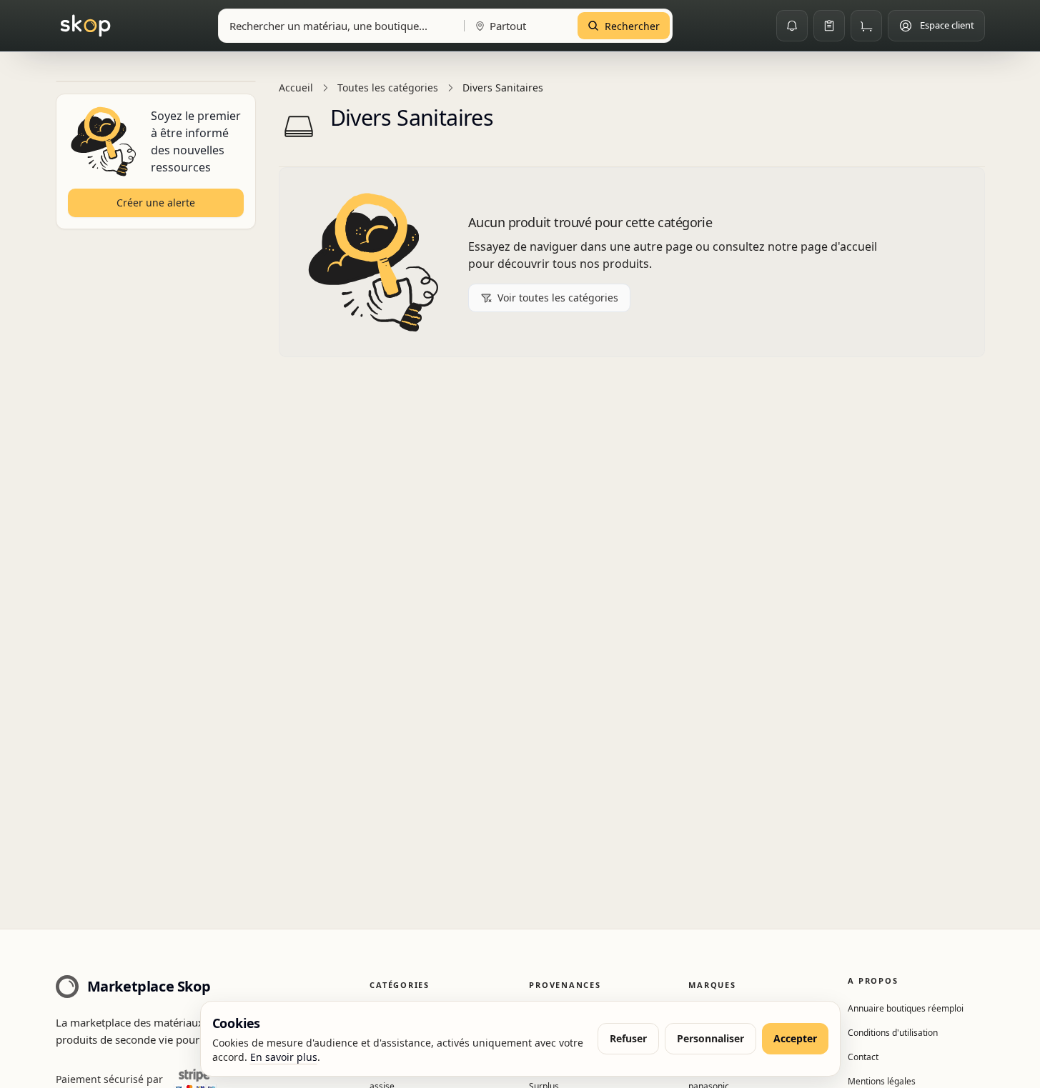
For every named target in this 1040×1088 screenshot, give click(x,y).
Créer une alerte (156, 202)
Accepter (795, 1038)
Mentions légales (882, 1081)
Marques (712, 984)
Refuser (628, 1038)
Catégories (400, 984)
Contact (863, 1057)
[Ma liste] (829, 25)
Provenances (564, 984)
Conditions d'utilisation (893, 1033)
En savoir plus (283, 1057)
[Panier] (866, 25)
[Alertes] (792, 25)
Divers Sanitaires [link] (502, 87)
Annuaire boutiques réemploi (906, 1008)
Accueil (296, 87)
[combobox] (338, 25)
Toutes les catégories (387, 87)
